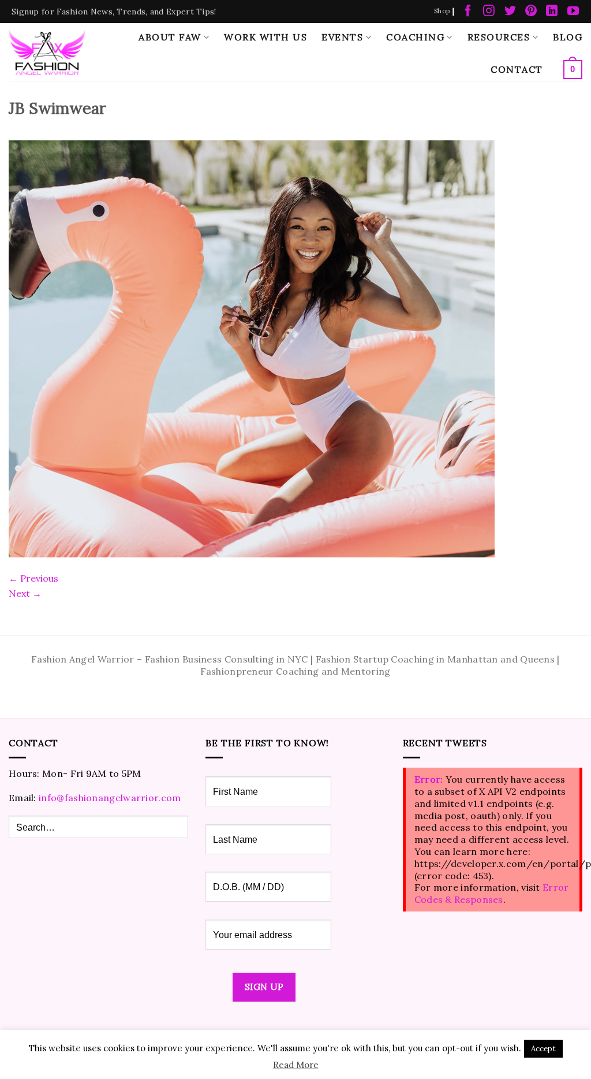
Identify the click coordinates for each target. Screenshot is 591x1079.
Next (25, 593)
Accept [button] (543, 1049)
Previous (33, 578)
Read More (296, 1064)
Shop (442, 11)
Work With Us (265, 37)
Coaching (415, 37)
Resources (498, 37)
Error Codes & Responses (491, 893)
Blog (567, 37)
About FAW (170, 37)
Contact (517, 69)
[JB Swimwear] (252, 348)
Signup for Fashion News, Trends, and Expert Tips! (114, 11)
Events (342, 37)
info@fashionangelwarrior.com (110, 797)
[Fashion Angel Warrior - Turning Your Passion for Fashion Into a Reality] (47, 52)
